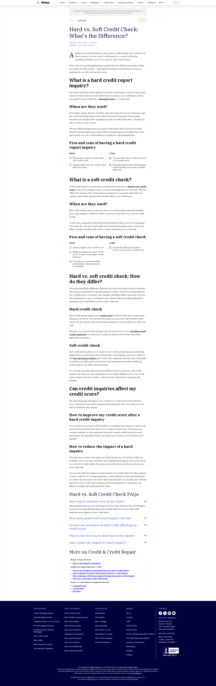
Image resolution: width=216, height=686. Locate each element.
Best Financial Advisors (74, 651)
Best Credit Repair (72, 621)
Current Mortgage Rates (43, 613)
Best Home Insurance (73, 638)
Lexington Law (79, 586)
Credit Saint (78, 588)
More (161, 2)
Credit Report (82, 20)
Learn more (127, 13)
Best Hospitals (101, 626)
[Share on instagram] (169, 613)
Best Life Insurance (72, 642)
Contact (129, 617)
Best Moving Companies (43, 648)
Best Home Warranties (73, 646)
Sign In (176, 2)
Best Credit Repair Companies (87, 563)
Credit (61, 2)
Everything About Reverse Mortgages (44, 631)
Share (143, 20)
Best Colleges (101, 621)
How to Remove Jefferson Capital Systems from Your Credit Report (104, 576)
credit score (106, 315)
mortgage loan (106, 99)
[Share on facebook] (160, 613)
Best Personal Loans (73, 626)
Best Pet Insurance (102, 642)
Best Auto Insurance (73, 630)
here (136, 679)
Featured (150, 2)
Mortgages (95, 2)
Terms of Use (131, 630)
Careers (129, 655)
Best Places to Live (103, 630)
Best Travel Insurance (103, 638)
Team (128, 621)
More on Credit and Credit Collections (90, 579)
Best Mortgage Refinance (44, 626)
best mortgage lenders (85, 358)
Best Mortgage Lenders (43, 617)
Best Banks (38, 640)
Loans (83, 2)
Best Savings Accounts (43, 644)
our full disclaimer (135, 673)
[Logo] (45, 2)
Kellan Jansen (77, 43)
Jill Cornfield (92, 43)
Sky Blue (77, 591)
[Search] (38, 2)
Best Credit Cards (41, 636)
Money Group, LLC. (97, 667)
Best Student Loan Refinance (76, 617)
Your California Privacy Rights (137, 638)
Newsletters (100, 613)
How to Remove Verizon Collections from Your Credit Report (100, 573)
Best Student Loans (72, 613)
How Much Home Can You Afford (46, 621)
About (128, 613)
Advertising (130, 646)
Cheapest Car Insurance (74, 634)
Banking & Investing (125, 2)
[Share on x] (165, 613)
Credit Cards (108, 2)
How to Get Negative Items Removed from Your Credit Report (101, 570)
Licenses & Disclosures (135, 642)
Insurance (72, 2)
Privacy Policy (131, 626)
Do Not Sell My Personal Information (140, 634)
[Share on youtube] (174, 613)
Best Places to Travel (103, 634)
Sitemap (129, 651)
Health (140, 2)
